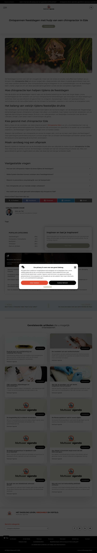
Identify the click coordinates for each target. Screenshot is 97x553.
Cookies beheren (62, 283)
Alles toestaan (34, 283)
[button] (75, 267)
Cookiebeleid (47, 286)
